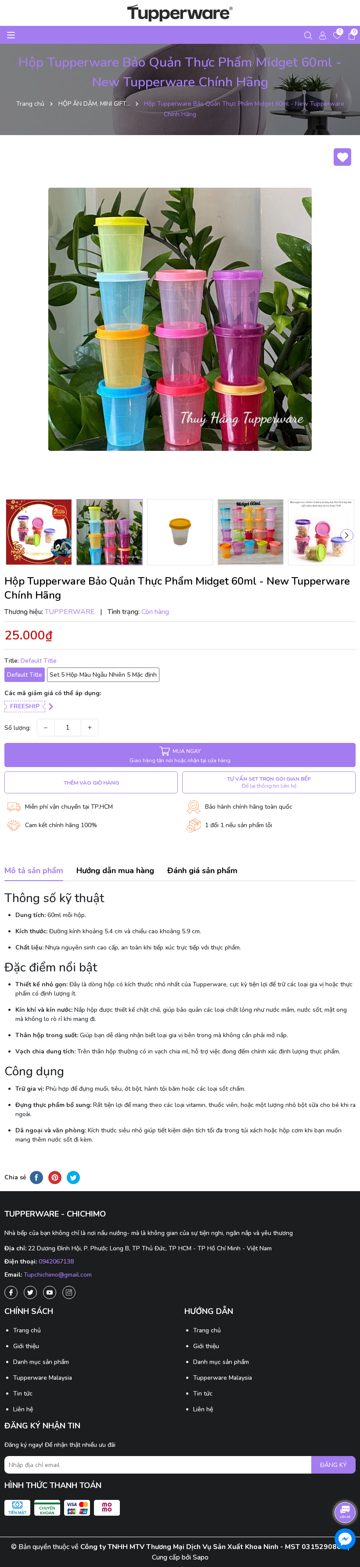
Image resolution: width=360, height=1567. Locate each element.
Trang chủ (27, 1330)
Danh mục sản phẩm (41, 1362)
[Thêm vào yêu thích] (342, 157)
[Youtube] (49, 1292)
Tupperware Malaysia (42, 1378)
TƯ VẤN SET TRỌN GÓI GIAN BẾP (269, 782)
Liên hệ (23, 1409)
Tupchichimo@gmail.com (58, 1275)
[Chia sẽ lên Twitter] (73, 1177)
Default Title (24, 675)
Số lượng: (17, 728)
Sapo (201, 1557)
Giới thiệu (26, 1346)
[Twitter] (30, 1292)
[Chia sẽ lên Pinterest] (54, 1177)
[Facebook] (11, 1292)
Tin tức (22, 1393)
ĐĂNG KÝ (333, 1465)
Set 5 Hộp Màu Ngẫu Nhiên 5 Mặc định (103, 675)
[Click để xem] (180, 319)
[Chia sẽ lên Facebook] (36, 1177)
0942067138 (56, 1261)
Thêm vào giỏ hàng (91, 782)
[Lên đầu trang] (345, 1488)
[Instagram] (69, 1292)
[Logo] (180, 12)
